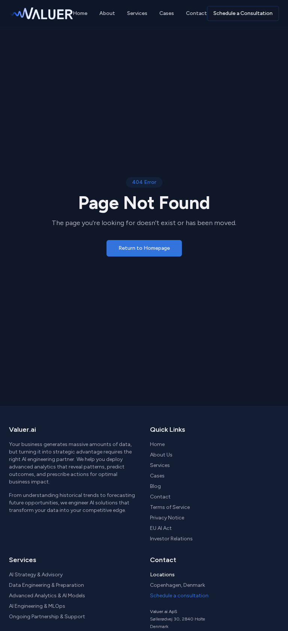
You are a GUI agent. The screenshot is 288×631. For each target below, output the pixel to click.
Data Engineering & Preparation (46, 585)
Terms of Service (170, 507)
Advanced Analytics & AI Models (47, 595)
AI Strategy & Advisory (36, 574)
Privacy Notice (167, 518)
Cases (166, 13)
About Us (161, 455)
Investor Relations (171, 539)
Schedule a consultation (179, 595)
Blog (155, 486)
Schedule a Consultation (243, 13)
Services (137, 13)
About (107, 13)
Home (80, 13)
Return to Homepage (144, 248)
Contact (196, 13)
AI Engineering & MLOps (37, 606)
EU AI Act (161, 528)
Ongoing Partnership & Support (47, 616)
